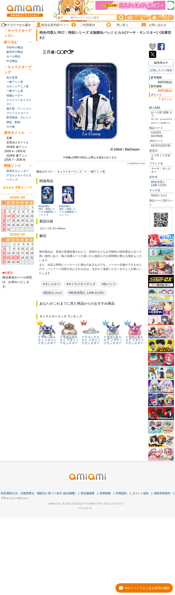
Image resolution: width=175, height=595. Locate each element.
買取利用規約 (162, 493)
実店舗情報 (88, 493)
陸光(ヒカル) (159, 195)
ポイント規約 (140, 493)
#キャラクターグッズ (81, 284)
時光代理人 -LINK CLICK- (159, 183)
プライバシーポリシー (15, 498)
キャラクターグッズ (69, 171)
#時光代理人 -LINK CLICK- (87, 292)
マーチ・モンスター (161, 170)
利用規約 (121, 493)
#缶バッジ (109, 284)
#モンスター (51, 284)
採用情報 (105, 493)
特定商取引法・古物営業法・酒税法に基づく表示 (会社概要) (38, 493)
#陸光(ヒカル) (52, 292)
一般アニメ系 (96, 171)
